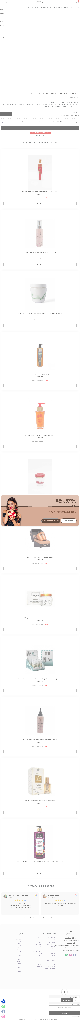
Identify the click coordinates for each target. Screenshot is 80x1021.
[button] (3, 1001)
